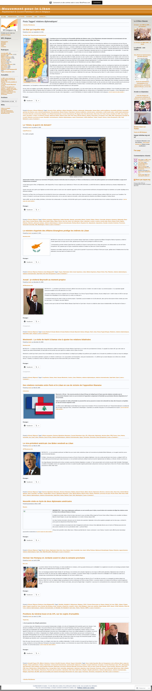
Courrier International (68, 113)
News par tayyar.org (143, 179)
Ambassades (88, 110)
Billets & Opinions (6, 57)
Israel (24, 115)
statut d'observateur (77, 117)
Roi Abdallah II (65, 607)
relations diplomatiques (65, 117)
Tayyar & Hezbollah (6, 71)
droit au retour (92, 666)
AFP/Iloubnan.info (28, 285)
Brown (83, 219)
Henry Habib (46, 221)
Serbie (62, 495)
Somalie (105, 223)
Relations (112, 331)
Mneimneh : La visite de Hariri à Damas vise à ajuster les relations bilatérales (57, 340)
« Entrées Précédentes (29, 25)
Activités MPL (4, 53)
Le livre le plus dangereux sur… (144, 171)
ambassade (81, 110)
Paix (106, 272)
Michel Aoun (117, 668)
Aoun (87, 663)
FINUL (116, 604)
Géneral (3, 63)
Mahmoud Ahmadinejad (101, 550)
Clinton (97, 219)
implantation (70, 668)
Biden (86, 491)
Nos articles (4, 66)
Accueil (3, 16)
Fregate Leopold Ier (31, 606)
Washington (41, 224)
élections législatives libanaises (61, 435)
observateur (94, 115)
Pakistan (25, 223)
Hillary (52, 221)
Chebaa (41, 664)
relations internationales (65, 223)
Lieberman (87, 221)
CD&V (84, 604)
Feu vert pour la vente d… (144, 175)
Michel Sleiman (77, 493)
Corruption (101, 664)
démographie (125, 664)
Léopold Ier (65, 606)
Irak (64, 221)
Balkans (73, 491)
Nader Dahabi (102, 606)
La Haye (35, 115)
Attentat (72, 219)
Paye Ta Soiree (142, 166)
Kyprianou (79, 272)
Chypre (60, 272)
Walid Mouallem (47, 551)
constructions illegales (40, 113)
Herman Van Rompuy (47, 606)
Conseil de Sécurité (28, 113)
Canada (88, 219)
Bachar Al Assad (50, 331)
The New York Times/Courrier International (34, 35)
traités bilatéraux (88, 117)
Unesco (105, 117)
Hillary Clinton (58, 221)
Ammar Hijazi (96, 110)
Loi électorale (109, 668)
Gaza (122, 113)
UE (44, 273)
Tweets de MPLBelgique (140, 132)
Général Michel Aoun (43, 668)
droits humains (111, 666)
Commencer (97, 2)
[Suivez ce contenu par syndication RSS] (134, 180)
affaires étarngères (67, 110)
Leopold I (71, 606)
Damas (82, 331)
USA (119, 117)
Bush (43, 550)
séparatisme (92, 223)
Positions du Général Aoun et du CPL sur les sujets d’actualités (51, 614)
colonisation (99, 112)
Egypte (79, 113)
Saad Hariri (40, 273)
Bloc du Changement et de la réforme (109, 663)
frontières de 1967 (115, 113)
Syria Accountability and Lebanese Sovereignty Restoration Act (57, 671)
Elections (102, 491)
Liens (35, 16)
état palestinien (55, 112)
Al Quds (75, 110)
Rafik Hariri (79, 669)
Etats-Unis (97, 113)
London (92, 221)
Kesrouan (98, 668)
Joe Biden (40, 493)
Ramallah (46, 117)
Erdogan (87, 331)
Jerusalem (29, 115)
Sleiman (66, 495)
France (108, 113)
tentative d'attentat (113, 223)
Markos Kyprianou (92, 272)
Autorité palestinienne (44, 112)
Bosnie (91, 491)
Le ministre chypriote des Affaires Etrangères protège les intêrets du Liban (56, 231)
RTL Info (25, 563)
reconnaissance (54, 117)
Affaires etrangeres (47, 219)
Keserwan (92, 668)
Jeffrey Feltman (90, 550)
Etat (82, 113)
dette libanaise (27, 666)
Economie (4, 60)
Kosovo (54, 493)
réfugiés (84, 669)
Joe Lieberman (75, 221)
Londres (97, 221)
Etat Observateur (88, 113)
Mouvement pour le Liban (26, 8)
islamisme (77, 668)
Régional (3, 68)
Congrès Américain (92, 664)
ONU (113, 115)
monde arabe (104, 221)
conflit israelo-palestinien (121, 112)
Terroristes (93, 437)
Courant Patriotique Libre (78, 435)
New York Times (72, 115)
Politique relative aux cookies (86, 688)
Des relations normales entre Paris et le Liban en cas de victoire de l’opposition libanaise (62, 385)
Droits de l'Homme (101, 666)
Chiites (92, 219)
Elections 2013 (5, 62)
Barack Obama (64, 112)
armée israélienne (105, 110)
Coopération (45, 377)
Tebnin (78, 607)
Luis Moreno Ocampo (43, 115)
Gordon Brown (34, 221)
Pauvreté (49, 669)
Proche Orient (114, 493)
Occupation (101, 115)
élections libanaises (65, 491)
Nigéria (122, 221)
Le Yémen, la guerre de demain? (37, 125)
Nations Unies (64, 115)
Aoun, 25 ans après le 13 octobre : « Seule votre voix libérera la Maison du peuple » (9, 88)
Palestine (30, 117)
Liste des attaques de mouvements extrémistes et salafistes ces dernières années (142, 97)
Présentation (12, 16)
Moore (110, 221)
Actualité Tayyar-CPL (6, 54)
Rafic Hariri (122, 493)
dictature (108, 219)
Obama (89, 115)
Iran (66, 221)
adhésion (59, 110)
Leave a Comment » (34, 119)
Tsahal (95, 117)
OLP (106, 115)
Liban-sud (90, 606)
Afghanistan (56, 219)
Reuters (25, 507)
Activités (21, 16)
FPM (111, 435)
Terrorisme (122, 223)
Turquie (100, 117)
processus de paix (38, 117)
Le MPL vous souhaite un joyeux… (144, 160)
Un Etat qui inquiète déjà (34, 30)
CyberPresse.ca (27, 130)
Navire (112, 606)
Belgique (3, 55)
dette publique (35, 666)
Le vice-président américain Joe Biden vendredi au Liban (48, 443)
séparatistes (99, 223)
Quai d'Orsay (47, 437)
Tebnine (82, 607)
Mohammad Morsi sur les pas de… (144, 168)
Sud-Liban (72, 607)
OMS (109, 115)
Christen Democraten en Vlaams (96, 604)
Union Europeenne (112, 117)
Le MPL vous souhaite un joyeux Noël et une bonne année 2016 (8, 79)
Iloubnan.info (26, 236)
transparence (98, 671)
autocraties (78, 219)
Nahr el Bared (124, 668)
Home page (141, 174)
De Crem (112, 604)
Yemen (47, 224)
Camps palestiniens (33, 664)
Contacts (42, 16)
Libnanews (26, 391)
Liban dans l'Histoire (6, 64)
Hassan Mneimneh (62, 377)
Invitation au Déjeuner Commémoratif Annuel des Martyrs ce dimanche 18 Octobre (8, 92)
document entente (82, 666)
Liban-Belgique (82, 606)
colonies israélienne (80, 112)
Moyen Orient (116, 221)
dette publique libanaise (46, 666)
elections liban (106, 435)
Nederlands (4, 65)
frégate (121, 604)
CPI (75, 113)
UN (104, 671)
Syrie (30, 333)
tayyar (81, 437)
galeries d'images (6, 34)
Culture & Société (6, 58)
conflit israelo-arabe (108, 112)
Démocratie (91, 435)
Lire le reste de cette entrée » (116, 92)
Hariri (71, 272)
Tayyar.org (25, 619)
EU (101, 113)
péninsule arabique (39, 223)
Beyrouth (77, 331)
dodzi (29, 32)
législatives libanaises (62, 493)
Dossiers (29, 16)
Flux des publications (7, 110)
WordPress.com (5, 113)
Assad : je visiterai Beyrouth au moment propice (44, 280)
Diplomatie (120, 219)
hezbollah (25, 437)
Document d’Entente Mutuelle (68, 666)
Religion (25, 671)
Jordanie (59, 606)
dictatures (114, 219)
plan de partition (57, 669)
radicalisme (65, 669)
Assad (44, 331)
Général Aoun (33, 668)
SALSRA (37, 671)
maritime (96, 606)
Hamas (126, 113)
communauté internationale (58, 664)
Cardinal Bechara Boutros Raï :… (143, 164)
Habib (40, 221)
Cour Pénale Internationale (54, 113)
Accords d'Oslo (52, 110)
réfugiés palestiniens (93, 669)
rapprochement (123, 550)
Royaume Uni (84, 223)
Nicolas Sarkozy (81, 115)
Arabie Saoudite (64, 219)
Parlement (96, 493)
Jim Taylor (141, 162)
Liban (81, 221)
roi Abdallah (57, 607)
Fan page (137, 150)
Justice (70, 377)
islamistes (83, 668)
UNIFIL (87, 607)
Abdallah (61, 604)
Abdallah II (67, 604)
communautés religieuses (74, 664)
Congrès (83, 664)
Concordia (102, 219)
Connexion (4, 109)
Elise (139, 159)
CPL (86, 435)
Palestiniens (43, 669)
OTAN (116, 606)
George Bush (53, 668)
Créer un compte (5, 108)
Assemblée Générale (116, 110)
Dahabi (107, 604)
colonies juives (91, 112)
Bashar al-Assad (69, 331)
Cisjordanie (72, 112)
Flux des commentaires (7, 112)
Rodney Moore (76, 223)
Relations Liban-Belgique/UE (9, 69)
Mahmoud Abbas (54, 115)
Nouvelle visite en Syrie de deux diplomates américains (47, 501)
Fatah (104, 113)
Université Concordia (28, 224)
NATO (108, 606)
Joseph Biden (47, 493)
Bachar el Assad (60, 331)
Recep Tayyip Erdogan (103, 331)
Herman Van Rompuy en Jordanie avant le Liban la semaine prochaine (54, 558)
